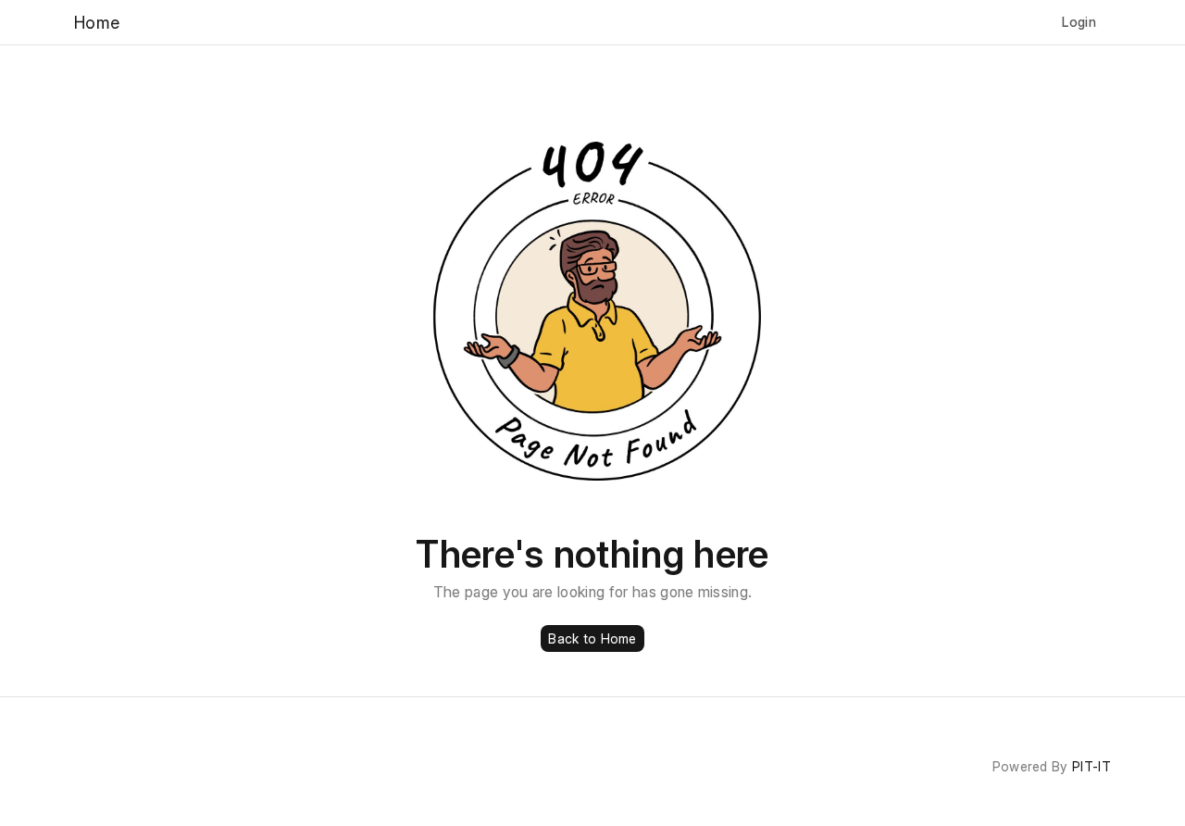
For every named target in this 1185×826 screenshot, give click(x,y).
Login (1079, 22)
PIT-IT (1091, 766)
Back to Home (592, 638)
